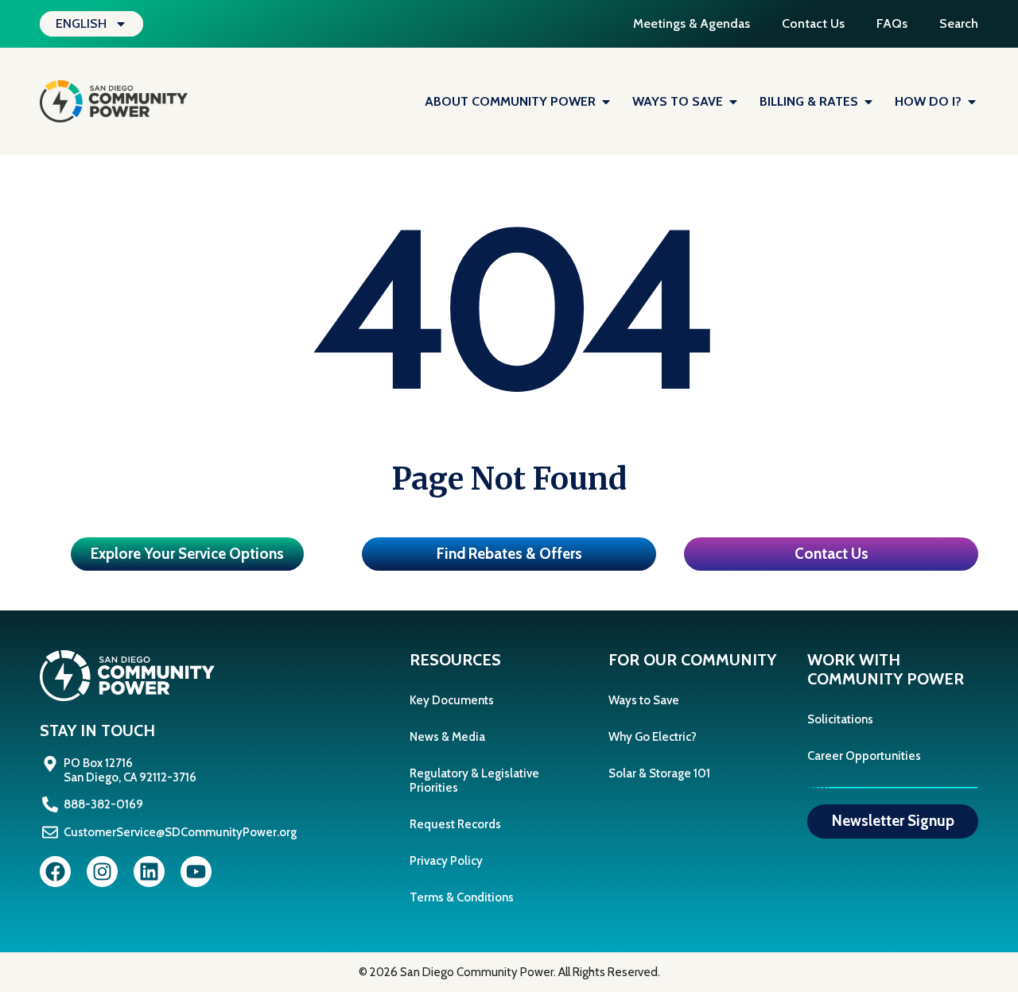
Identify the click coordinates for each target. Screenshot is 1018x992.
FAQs (891, 23)
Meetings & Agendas (691, 23)
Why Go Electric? (652, 737)
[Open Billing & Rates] (868, 101)
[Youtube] (196, 871)
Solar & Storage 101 (659, 773)
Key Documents (452, 700)
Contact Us (813, 23)
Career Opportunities (864, 756)
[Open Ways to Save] (733, 101)
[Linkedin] (149, 871)
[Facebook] (55, 871)
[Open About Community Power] (606, 101)
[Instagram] (102, 871)
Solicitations (840, 719)
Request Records (455, 824)
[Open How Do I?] (972, 101)
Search (958, 23)
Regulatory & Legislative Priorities (474, 780)
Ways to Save (643, 700)
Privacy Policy (446, 861)
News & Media (447, 737)
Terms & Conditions (462, 897)
